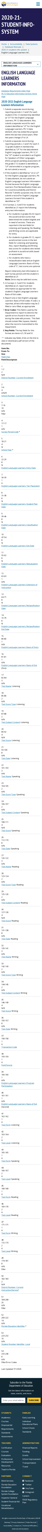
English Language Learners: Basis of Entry (19, 647)
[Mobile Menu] (38, 4)
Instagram (29, 1492)
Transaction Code (9, 1047)
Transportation (29, 1463)
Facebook (29, 1481)
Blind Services (7, 1481)
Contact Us (17, 1526)
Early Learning (28, 1417)
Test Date (5, 758)
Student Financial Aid (10, 1501)
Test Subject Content (10, 722)
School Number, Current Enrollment (17, 395)
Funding (26, 1451)
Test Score (6, 740)
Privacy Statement (18, 1522)
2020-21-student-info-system (14, 49)
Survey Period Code (9, 432)
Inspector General (9, 1498)
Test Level (5, 1143)
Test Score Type (8, 704)
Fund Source (6, 1065)
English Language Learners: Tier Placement (20, 486)
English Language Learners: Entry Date (18, 468)
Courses (5, 1421)
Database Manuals (13, 47)
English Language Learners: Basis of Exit (19, 665)
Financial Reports (29, 1448)
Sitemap (7, 1522)
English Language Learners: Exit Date (17, 545)
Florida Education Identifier (13, 1326)
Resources (5, 1465)
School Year (6, 450)
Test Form (5, 1125)
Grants (25, 1455)
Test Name (6, 686)
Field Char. (5, 357)
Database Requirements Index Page (15, 91)
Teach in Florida (8, 1469)
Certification (6, 1448)
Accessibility (8, 1526)
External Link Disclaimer (20, 1529)
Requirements (7, 1429)
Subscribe (34, 1400)
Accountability (16, 44)
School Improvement (31, 1459)
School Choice (28, 1428)
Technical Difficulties (30, 1526)
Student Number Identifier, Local (15, 1344)
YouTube (29, 1488)
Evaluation (6, 1455)
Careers (25, 1496)
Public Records (31, 1522)
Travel (25, 1466)
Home (4, 44)
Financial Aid (6, 1425)
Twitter (28, 1484)
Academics (5, 1417)
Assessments (7, 1436)
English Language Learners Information (17, 64)
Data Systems (32, 44)
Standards (5, 1432)
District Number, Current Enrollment (17, 377)
